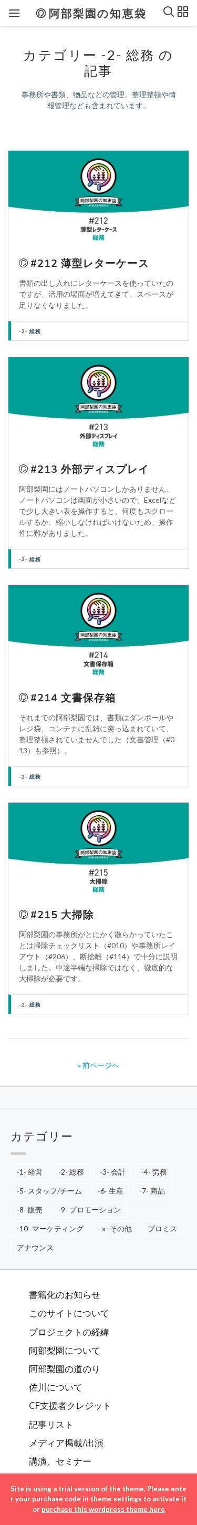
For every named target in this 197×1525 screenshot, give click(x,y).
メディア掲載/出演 (66, 1442)
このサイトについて (69, 1313)
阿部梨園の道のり (64, 1368)
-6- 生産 (110, 1190)
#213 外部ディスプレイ (89, 469)
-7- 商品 (152, 1190)
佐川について (55, 1387)
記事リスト (51, 1424)
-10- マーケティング (50, 1228)
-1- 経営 (30, 1171)
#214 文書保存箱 (73, 698)
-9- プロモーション (89, 1209)
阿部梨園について (64, 1350)
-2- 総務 (30, 331)
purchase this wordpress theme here (103, 1509)
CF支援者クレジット (70, 1405)
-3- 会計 (113, 1171)
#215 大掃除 (62, 915)
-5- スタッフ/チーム (49, 1190)
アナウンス (35, 1247)
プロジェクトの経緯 (69, 1331)
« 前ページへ (98, 1065)
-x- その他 (115, 1228)
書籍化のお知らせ (64, 1294)
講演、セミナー (60, 1461)
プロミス (162, 1228)
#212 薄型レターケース (89, 263)
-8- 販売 (30, 1209)
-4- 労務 (154, 1171)
